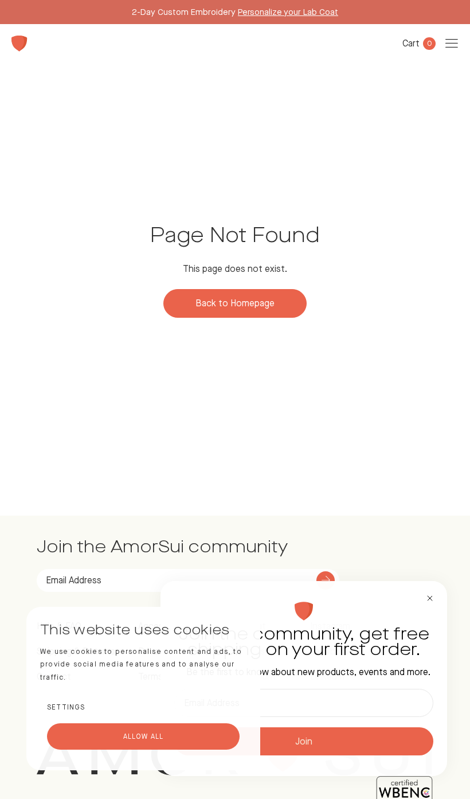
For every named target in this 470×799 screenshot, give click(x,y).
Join (303, 741)
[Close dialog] (430, 598)
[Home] (19, 44)
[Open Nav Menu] (451, 43)
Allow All (143, 736)
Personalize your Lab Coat (288, 11)
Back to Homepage (235, 303)
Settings (66, 707)
